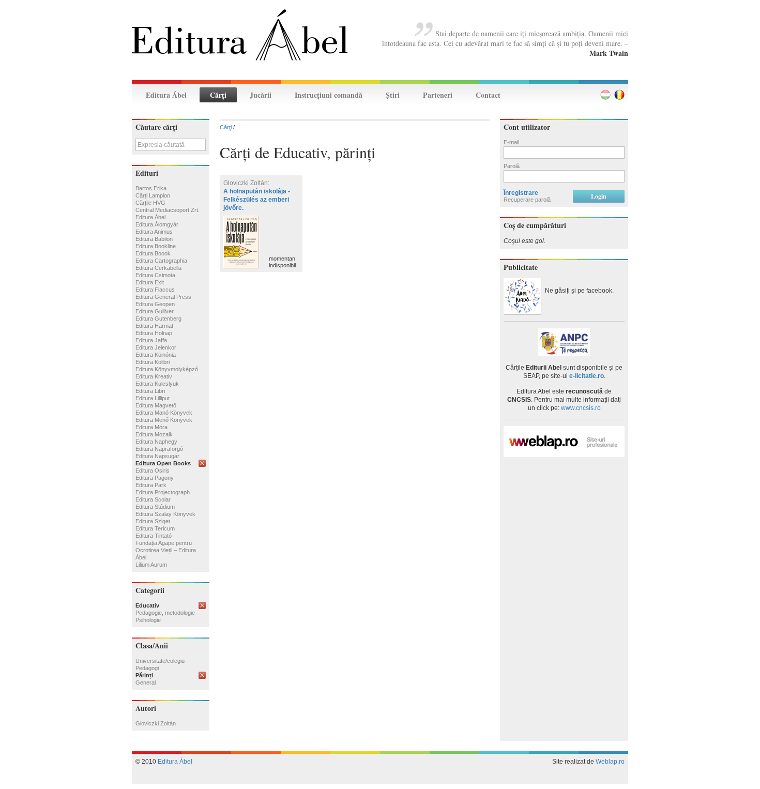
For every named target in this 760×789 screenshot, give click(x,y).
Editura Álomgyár (156, 224)
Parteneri (437, 94)
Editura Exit (149, 282)
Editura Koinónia (155, 355)
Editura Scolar (153, 499)
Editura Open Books (163, 463)
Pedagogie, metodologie (165, 613)
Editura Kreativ (153, 376)
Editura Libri (150, 391)
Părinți (144, 675)
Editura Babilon (154, 239)
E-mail (511, 142)
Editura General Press (163, 297)
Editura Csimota (155, 275)
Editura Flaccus (155, 289)
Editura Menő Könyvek (163, 420)
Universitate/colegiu (160, 661)
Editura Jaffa (151, 340)
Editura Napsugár (157, 456)
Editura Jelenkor (155, 347)
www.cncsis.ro (581, 408)
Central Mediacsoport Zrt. (167, 210)
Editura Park (150, 485)
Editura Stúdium (155, 507)
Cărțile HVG (150, 203)
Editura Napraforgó (159, 449)
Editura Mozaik (154, 434)
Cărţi (218, 94)
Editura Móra (151, 427)
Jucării (260, 94)
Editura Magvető (155, 405)
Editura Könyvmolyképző (166, 369)
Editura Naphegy (156, 441)
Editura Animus (154, 232)
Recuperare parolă (527, 199)
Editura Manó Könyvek (163, 412)
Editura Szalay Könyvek (165, 514)
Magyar (605, 94)
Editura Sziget (152, 521)
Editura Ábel (166, 94)
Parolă (512, 166)
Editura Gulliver (154, 311)
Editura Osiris (152, 470)
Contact (488, 94)
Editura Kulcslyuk (157, 384)
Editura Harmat (154, 326)
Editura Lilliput (152, 398)
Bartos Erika (150, 188)
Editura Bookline (155, 246)
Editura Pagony (154, 478)
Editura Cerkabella (158, 268)
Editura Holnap (153, 333)
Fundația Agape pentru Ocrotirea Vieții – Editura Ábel (165, 550)
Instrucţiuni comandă (328, 94)
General (145, 682)
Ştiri (393, 94)
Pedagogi (147, 668)
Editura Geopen (155, 304)
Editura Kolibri (152, 362)
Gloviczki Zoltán (155, 723)
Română (619, 94)
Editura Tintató (153, 536)
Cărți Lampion (152, 195)
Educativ (147, 605)
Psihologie (148, 620)
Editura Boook (153, 253)
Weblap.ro (610, 761)
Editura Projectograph (162, 492)
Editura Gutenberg (158, 318)
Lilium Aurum (151, 565)
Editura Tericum (155, 528)
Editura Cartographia (161, 260)
